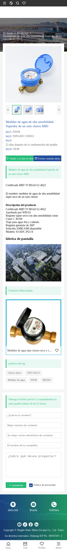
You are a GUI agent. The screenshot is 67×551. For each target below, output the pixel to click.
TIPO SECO (33, 373)
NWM (34, 380)
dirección (13, 510)
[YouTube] (19, 524)
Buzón (33, 510)
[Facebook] (31, 524)
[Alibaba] (48, 524)
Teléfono (54, 510)
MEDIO (47, 380)
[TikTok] (25, 524)
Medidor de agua (16, 380)
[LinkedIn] (36, 524)
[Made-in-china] (42, 524)
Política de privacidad (44, 485)
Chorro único (14, 373)
